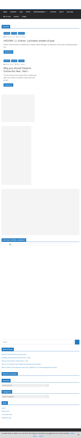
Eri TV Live (7, 17)
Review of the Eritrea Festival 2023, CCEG (15, 361)
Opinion (13, 12)
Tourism (21, 61)
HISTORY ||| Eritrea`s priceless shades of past (29, 40)
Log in (4, 408)
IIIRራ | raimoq (21, 37)
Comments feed (7, 414)
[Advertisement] (18, 108)
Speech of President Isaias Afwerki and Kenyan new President (21, 364)
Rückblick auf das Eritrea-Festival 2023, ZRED (16, 358)
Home (24, 17)
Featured (6, 33)
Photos (53, 12)
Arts (21, 12)
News (5, 12)
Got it (41, 436)
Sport (28, 12)
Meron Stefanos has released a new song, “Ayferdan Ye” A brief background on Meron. (29, 367)
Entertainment (39, 12)
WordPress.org (6, 418)
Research (21, 33)
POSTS (61, 12)
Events (16, 17)
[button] (46, 12)
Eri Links (70, 12)
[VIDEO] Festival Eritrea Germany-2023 (14, 354)
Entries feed (5, 411)
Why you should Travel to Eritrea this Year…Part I (17, 69)
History (14, 33)
